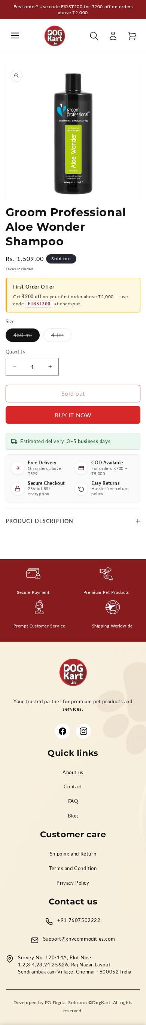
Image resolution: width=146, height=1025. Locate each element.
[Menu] (14, 36)
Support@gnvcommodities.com (79, 939)
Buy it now (73, 415)
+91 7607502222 (78, 920)
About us (73, 772)
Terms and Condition (73, 868)
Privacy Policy (73, 883)
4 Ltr (61, 336)
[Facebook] (62, 731)
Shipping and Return (73, 854)
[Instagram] (83, 731)
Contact (73, 786)
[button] (132, 36)
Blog (73, 816)
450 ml (26, 336)
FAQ (73, 801)
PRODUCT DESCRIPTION (39, 521)
